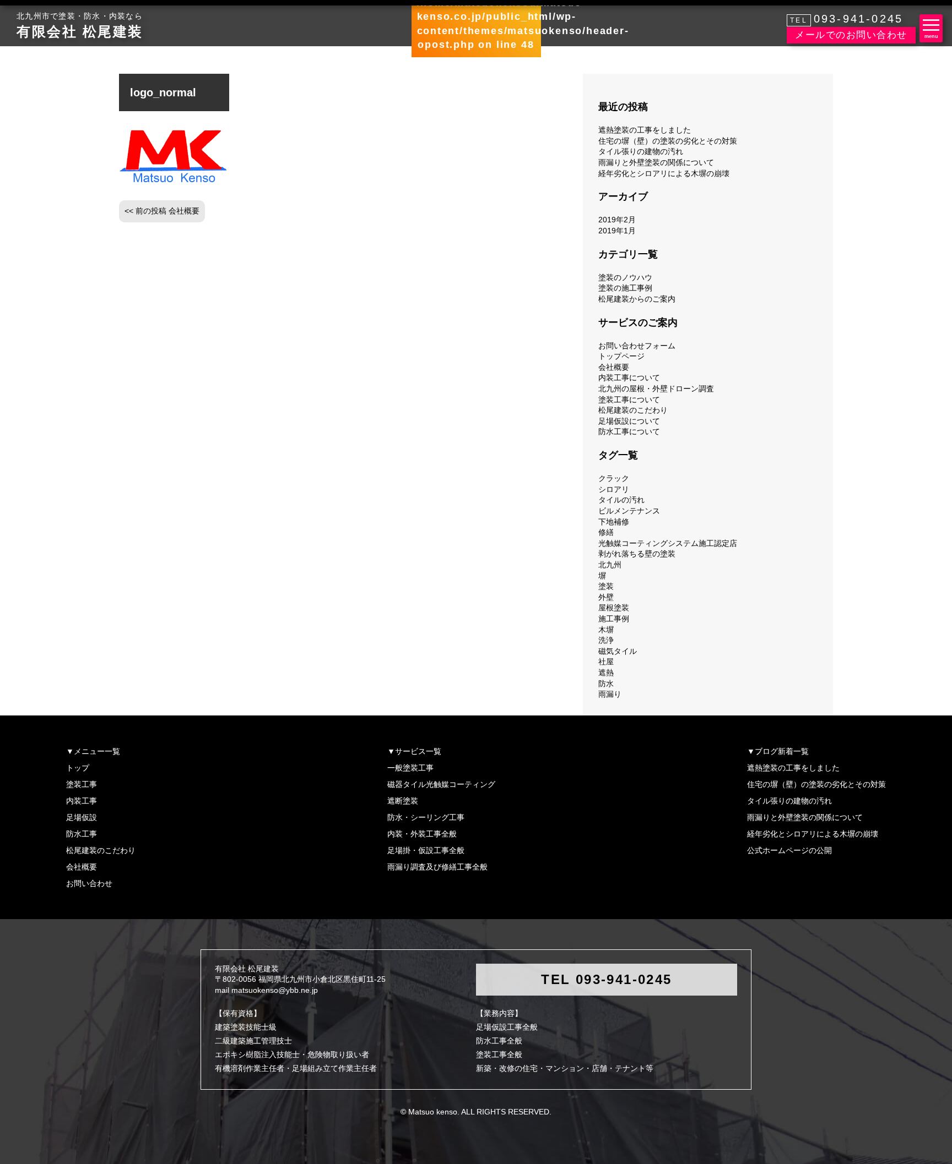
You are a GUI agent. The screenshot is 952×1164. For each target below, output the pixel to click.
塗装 (606, 586)
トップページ (621, 356)
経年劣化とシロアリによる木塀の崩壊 (663, 173)
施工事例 (613, 618)
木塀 (606, 629)
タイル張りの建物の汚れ (640, 151)
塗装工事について (629, 399)
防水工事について (629, 431)
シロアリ (613, 489)
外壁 (606, 597)
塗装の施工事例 (625, 287)
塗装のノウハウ (625, 277)
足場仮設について (629, 421)
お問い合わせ (89, 883)
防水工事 (81, 833)
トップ (77, 767)
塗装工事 (81, 784)
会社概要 (613, 367)
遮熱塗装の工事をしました (644, 129)
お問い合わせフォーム (636, 345)
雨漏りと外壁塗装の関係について (656, 162)
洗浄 (606, 640)
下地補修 (613, 521)
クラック (613, 478)
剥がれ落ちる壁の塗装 (636, 553)
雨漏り (609, 694)
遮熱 (606, 672)
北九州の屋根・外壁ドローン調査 (656, 388)
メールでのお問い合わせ (851, 35)
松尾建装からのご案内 (636, 298)
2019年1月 (617, 230)
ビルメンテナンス (629, 510)
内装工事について (629, 377)
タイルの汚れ (621, 499)
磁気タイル (617, 651)
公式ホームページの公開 (789, 850)
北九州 (609, 564)
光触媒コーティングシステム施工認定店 (667, 543)
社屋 (606, 661)
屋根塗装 (613, 607)
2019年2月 (617, 219)
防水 (606, 683)
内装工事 (81, 800)
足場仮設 (81, 817)
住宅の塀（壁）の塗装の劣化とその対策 (667, 140)
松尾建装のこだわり (633, 410)
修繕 (606, 532)
